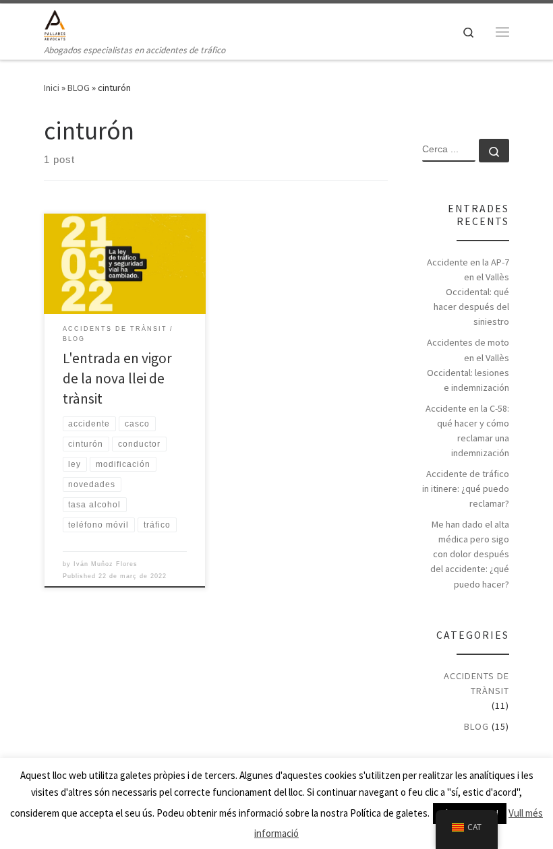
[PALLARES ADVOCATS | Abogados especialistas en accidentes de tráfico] (55, 23)
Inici (51, 88)
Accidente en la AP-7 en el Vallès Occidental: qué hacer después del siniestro (468, 291)
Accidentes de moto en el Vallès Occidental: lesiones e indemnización (468, 364)
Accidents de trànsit (476, 683)
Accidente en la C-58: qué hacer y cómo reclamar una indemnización (467, 430)
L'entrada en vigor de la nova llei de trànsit (117, 378)
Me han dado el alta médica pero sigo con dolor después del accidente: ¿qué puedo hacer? (469, 554)
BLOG (78, 88)
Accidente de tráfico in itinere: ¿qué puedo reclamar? (465, 488)
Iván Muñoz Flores (106, 564)
